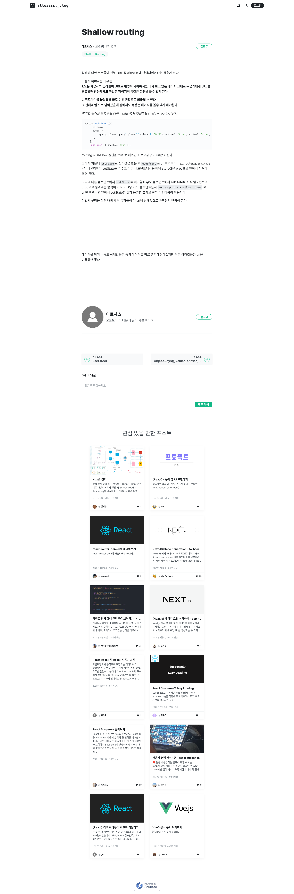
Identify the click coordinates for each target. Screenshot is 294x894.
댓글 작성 (203, 404)
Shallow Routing (94, 54)
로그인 (257, 5)
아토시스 (87, 46)
